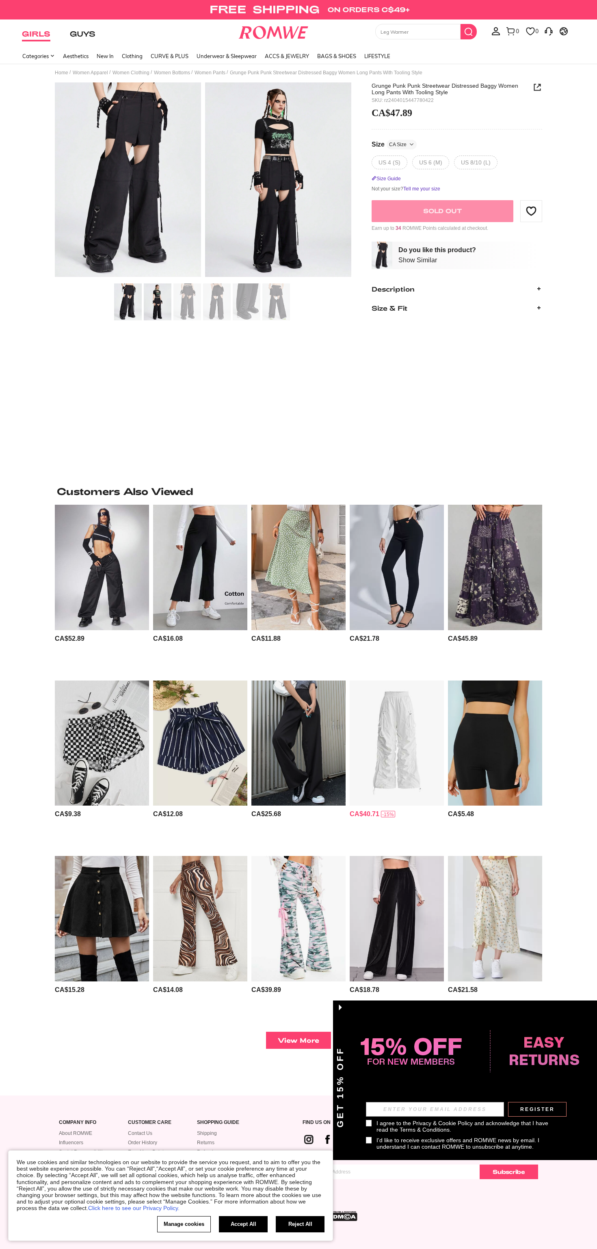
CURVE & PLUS (169, 56)
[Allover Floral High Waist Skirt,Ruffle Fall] (495, 918)
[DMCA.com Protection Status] (342, 1216)
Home (61, 73)
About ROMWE (75, 1133)
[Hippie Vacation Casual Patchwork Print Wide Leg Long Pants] (495, 567)
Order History (142, 1142)
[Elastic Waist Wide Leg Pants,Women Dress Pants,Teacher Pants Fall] (298, 743)
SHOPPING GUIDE (218, 1122)
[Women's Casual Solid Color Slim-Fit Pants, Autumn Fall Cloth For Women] (397, 567)
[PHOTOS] (203, 180)
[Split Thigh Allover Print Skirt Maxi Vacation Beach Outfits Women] (298, 567)
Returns (205, 1142)
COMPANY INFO (77, 1122)
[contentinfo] (69, 638)
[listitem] (102, 589)
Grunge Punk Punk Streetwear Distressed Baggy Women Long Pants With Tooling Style (445, 88)
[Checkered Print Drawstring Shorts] (102, 743)
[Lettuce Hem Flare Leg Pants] (200, 567)
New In (105, 56)
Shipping (207, 1133)
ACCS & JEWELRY (287, 56)
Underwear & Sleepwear (227, 56)
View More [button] (298, 1040)
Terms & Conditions (425, 1129)
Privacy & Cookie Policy (443, 1123)
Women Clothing (130, 73)
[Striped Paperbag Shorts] (200, 743)
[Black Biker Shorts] (495, 743)
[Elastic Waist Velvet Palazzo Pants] (397, 918)
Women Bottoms (172, 73)
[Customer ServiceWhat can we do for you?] (549, 31)
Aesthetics (76, 56)
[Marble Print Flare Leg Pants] (200, 918)
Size (389, 143)
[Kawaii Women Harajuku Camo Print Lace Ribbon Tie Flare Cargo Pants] (298, 918)
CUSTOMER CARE (149, 1122)
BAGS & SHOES (336, 56)
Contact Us (140, 1133)
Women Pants (210, 73)
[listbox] (496, 30)
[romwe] (273, 30)
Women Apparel (90, 73)
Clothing (132, 56)
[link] (298, 9)
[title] (298, 491)
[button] (531, 211)
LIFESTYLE (377, 56)
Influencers (71, 1142)
